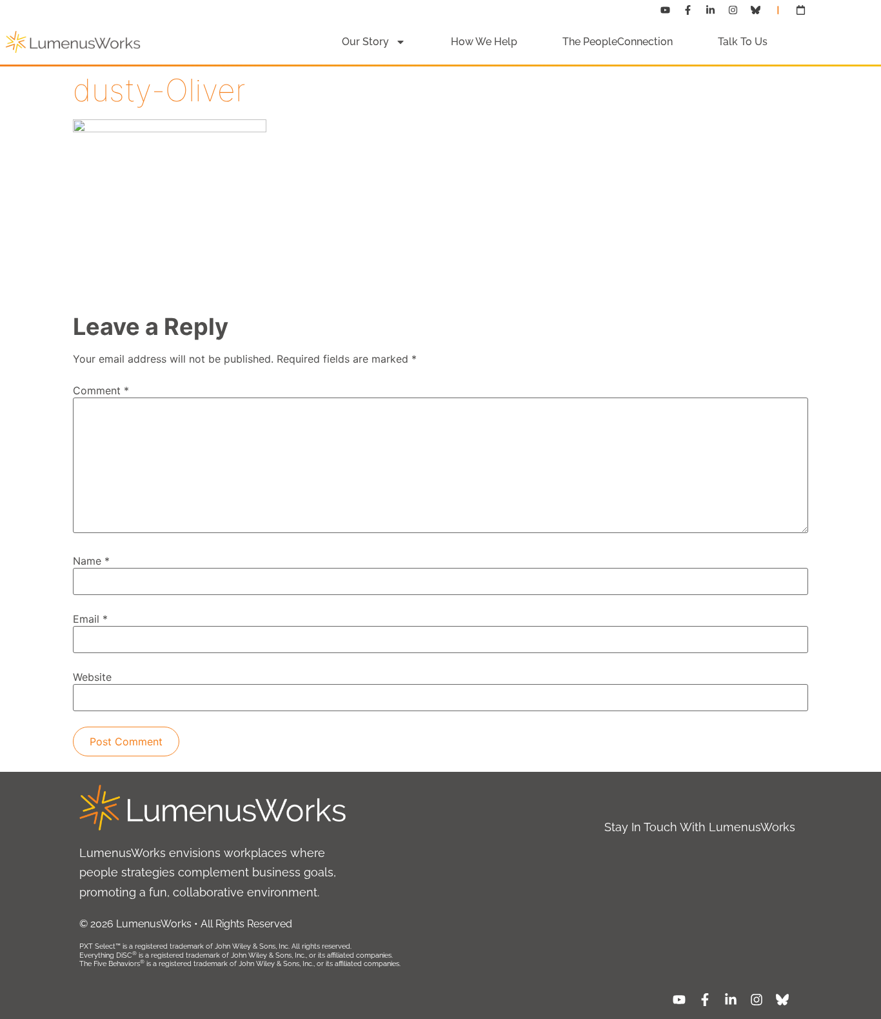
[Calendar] (801, 9)
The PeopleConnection (617, 41)
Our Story (365, 41)
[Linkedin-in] (710, 9)
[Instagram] (733, 9)
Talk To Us (742, 41)
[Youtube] (665, 9)
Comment (101, 390)
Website (92, 677)
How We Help (484, 41)
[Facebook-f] (688, 9)
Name (91, 561)
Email (90, 619)
